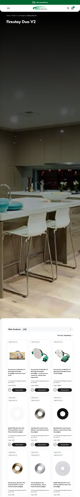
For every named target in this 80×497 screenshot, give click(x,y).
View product (19, 390)
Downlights (22, 15)
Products (14, 15)
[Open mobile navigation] (8, 8)
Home (8, 15)
